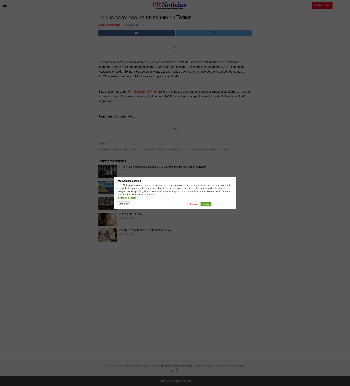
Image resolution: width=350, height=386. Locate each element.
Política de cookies (126, 197)
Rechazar (193, 204)
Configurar (123, 203)
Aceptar (206, 204)
